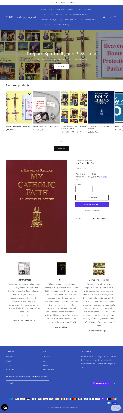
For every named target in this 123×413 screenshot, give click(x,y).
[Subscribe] (46, 383)
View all (61, 148)
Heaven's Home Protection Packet (18, 126)
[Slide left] (56, 141)
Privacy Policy (11, 369)
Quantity (78, 184)
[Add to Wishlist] (29, 93)
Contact (9, 365)
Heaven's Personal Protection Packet (46, 126)
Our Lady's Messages (98, 330)
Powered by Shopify (72, 407)
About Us (9, 357)
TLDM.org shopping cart (57, 407)
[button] (71, 9)
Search (8, 361)
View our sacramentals (23, 320)
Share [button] (80, 219)
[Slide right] (66, 141)
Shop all (61, 66)
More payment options (92, 210)
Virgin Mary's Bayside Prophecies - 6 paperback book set (73, 127)
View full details (99, 219)
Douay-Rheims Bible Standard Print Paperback (100, 127)
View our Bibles (60, 327)
